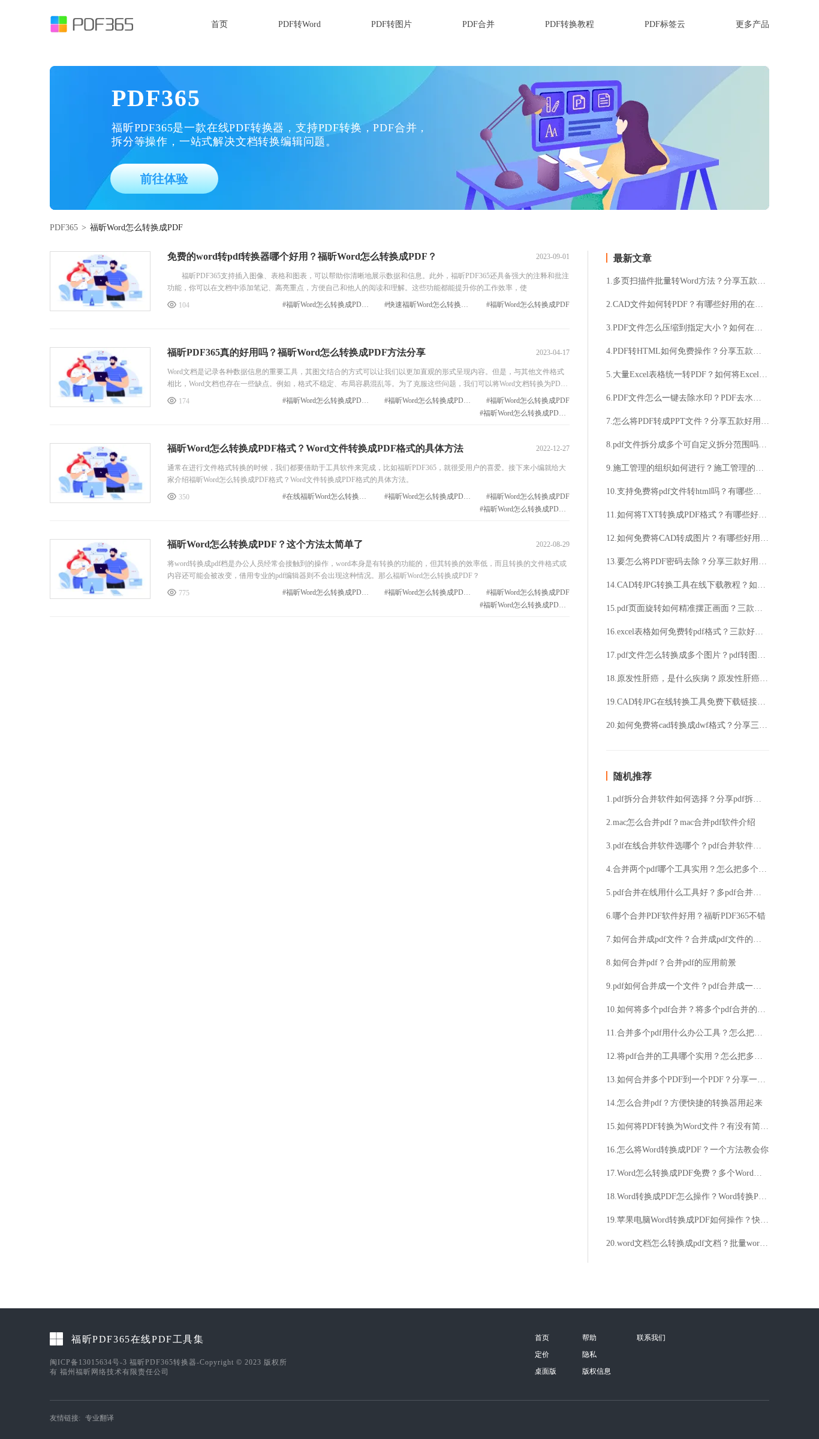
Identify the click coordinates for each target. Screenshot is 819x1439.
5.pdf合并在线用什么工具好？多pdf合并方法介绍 (687, 893)
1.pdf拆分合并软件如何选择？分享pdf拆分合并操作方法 (687, 799)
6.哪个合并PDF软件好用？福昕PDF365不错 (686, 916)
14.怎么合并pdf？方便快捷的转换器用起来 (684, 1103)
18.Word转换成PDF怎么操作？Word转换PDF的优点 (687, 1197)
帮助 (589, 1337)
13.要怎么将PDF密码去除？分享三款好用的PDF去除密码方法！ (687, 562)
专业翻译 (99, 1418)
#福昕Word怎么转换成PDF (528, 305)
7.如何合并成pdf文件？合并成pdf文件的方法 (687, 939)
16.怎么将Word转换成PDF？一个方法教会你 (687, 1150)
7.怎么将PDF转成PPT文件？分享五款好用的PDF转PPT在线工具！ (687, 421)
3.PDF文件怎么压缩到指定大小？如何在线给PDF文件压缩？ (687, 328)
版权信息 (596, 1371)
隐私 (589, 1354)
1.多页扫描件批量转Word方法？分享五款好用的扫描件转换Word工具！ (687, 281)
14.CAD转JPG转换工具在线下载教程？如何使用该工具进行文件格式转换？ (687, 585)
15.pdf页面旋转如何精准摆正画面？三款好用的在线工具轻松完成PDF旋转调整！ (687, 608)
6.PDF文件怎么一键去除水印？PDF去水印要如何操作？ (687, 398)
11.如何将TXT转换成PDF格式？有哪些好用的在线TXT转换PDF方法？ (687, 515)
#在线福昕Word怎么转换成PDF (327, 497)
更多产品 (752, 24)
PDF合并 (478, 24)
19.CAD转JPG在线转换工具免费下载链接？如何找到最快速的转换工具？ (687, 702)
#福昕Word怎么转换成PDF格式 (525, 413)
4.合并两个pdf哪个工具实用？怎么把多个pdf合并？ (687, 869)
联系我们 (651, 1337)
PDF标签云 (665, 24)
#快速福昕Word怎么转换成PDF (429, 305)
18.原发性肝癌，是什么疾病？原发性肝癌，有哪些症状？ (687, 679)
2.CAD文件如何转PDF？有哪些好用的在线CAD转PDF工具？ (687, 304)
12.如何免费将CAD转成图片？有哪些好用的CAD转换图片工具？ (687, 538)
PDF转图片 (391, 24)
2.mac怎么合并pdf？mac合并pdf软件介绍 (680, 822)
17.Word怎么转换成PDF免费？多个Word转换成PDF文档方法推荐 (687, 1173)
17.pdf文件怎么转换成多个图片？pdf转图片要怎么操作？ (687, 655)
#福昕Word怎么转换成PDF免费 (327, 305)
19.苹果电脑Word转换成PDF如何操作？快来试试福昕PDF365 (687, 1220)
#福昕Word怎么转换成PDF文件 (429, 401)
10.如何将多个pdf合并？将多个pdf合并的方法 (687, 1010)
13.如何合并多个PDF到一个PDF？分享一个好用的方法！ (687, 1080)
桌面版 (545, 1371)
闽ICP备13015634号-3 (88, 1362)
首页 (219, 24)
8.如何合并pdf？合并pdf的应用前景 (671, 963)
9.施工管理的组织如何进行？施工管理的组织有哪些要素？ (687, 468)
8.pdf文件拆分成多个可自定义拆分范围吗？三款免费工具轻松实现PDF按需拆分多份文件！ (687, 445)
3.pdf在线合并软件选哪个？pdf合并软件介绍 (687, 846)
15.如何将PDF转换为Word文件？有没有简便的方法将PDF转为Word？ (687, 1126)
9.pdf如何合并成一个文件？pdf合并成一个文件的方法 (687, 986)
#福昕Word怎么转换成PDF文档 (327, 401)
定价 (542, 1354)
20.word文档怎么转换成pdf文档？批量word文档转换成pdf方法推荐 (687, 1243)
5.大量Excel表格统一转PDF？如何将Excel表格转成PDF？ (687, 375)
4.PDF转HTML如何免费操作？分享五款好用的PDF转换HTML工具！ (687, 351)
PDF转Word (299, 24)
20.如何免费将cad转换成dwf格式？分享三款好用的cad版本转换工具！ (687, 725)
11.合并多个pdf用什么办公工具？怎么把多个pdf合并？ (687, 1033)
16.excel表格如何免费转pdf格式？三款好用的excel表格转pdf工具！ (687, 632)
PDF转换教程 (569, 24)
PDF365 (64, 227)
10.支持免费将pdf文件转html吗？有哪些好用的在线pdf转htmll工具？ (687, 491)
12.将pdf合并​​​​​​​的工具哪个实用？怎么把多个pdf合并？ (687, 1056)
